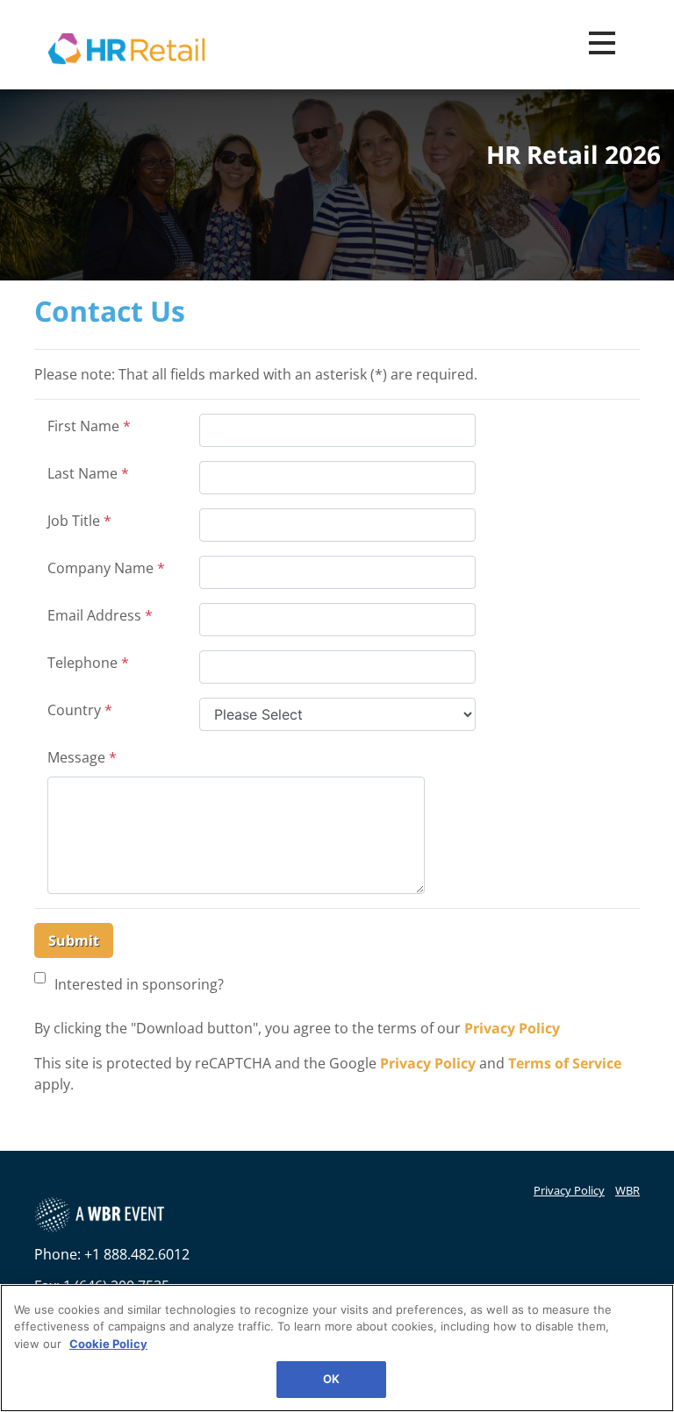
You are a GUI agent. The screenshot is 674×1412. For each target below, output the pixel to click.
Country (79, 710)
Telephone (88, 662)
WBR (627, 1190)
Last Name (88, 473)
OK (331, 1379)
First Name (89, 426)
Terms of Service (564, 1063)
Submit (73, 940)
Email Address (100, 615)
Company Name (106, 568)
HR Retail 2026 (573, 155)
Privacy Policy (512, 1028)
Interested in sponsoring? (139, 984)
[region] (337, 1348)
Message (82, 757)
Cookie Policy (108, 1344)
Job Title (79, 520)
